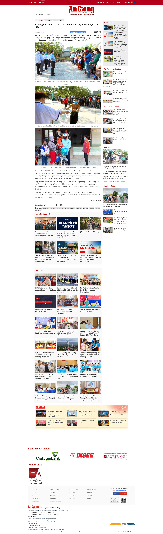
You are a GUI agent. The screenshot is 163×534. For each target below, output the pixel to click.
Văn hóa (52, 495)
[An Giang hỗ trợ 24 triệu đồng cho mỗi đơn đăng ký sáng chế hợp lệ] (45, 387)
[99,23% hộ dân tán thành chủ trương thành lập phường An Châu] (67, 323)
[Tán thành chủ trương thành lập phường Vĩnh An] (45, 323)
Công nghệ (72, 492)
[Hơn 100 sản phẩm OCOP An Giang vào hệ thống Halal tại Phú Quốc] (45, 366)
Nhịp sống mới (35, 498)
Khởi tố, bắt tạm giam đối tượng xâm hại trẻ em (120, 230)
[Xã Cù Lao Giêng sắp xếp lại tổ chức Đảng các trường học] (90, 280)
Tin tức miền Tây (36, 501)
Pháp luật (89, 492)
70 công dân (46, 208)
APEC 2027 (79, 208)
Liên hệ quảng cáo (102, 2)
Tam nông (53, 498)
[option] (48, 456)
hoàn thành (52, 208)
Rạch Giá (85, 208)
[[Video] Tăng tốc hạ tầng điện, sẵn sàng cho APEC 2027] (67, 344)
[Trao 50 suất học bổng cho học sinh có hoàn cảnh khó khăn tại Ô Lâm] (90, 344)
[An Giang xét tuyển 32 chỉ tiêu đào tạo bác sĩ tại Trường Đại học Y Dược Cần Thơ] (67, 223)
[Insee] (81, 455)
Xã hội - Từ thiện (91, 489)
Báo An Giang (38, 210)
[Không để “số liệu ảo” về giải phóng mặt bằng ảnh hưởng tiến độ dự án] (90, 323)
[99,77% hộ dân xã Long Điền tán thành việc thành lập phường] (67, 301)
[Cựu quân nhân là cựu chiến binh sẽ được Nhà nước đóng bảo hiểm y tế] (45, 223)
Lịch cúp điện (126, 2)
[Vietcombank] (48, 456)
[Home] (40, 2)
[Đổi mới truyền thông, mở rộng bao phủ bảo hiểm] (90, 366)
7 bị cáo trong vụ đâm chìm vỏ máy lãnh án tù (120, 211)
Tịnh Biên (72, 208)
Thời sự (60, 20)
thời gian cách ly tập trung (62, 208)
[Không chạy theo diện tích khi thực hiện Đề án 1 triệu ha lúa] (67, 280)
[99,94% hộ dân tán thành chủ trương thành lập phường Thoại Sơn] (45, 344)
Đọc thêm (39, 270)
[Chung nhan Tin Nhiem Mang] (49, 507)
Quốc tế (34, 495)
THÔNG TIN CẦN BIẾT (36, 465)
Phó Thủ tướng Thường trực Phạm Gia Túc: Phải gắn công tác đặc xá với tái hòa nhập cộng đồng (121, 221)
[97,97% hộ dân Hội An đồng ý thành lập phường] (90, 301)
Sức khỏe (89, 495)
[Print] (97, 32)
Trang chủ (39, 20)
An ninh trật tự (109, 186)
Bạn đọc (107, 147)
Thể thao (71, 495)
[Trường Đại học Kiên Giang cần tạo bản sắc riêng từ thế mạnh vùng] (90, 387)
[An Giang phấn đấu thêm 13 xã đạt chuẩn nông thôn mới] (67, 366)
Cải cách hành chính (111, 107)
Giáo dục (52, 492)
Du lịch (89, 498)
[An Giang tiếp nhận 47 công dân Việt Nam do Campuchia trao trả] (67, 387)
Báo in (123, 524)
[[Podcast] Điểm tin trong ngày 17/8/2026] (108, 52)
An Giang (97, 208)
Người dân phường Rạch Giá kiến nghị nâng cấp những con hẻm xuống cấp (115, 172)
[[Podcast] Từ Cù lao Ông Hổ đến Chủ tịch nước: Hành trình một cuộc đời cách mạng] (67, 247)
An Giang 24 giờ (50, 20)
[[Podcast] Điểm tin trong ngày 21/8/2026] (45, 301)
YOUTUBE (123, 493)
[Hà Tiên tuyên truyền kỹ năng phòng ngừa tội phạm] (45, 280)
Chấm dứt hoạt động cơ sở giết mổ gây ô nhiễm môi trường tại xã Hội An (115, 177)
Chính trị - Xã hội (73, 489)
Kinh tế (33, 492)
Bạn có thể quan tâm (43, 214)
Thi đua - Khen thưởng (112, 69)
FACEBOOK (116, 493)
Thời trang (72, 498)
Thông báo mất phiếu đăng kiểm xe (114, 181)
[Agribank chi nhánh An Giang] (115, 456)
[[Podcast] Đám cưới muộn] (90, 223)
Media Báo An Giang (55, 501)
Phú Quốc (91, 208)
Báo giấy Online (115, 2)
